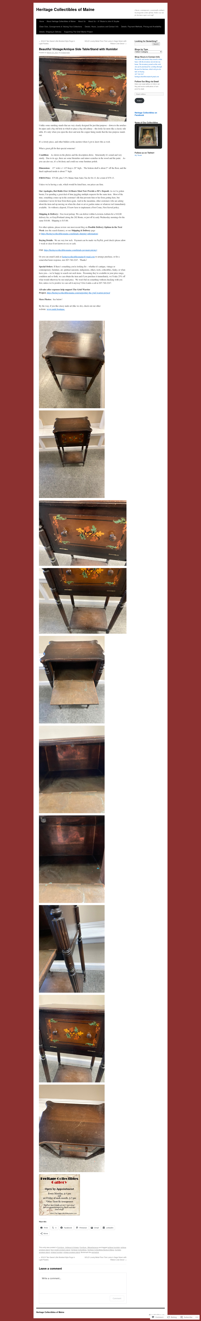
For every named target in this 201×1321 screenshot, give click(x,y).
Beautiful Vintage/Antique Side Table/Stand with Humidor (78, 49)
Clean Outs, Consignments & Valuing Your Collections (60, 26)
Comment (117, 1298)
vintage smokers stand (71, 1252)
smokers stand (44, 1252)
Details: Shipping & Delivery (50, 31)
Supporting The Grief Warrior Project (78, 31)
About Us (82, 21)
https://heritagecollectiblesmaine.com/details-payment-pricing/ (70, 250)
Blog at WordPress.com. (157, 1314)
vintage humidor (56, 1252)
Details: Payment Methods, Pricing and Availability (141, 26)
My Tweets (138, 155)
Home (41, 21)
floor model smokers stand (60, 1250)
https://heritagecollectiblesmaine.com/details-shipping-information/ (69, 233)
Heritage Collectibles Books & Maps (100, 1250)
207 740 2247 (139, 74)
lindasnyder (65, 52)
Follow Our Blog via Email (147, 81)
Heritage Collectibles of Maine (65, 9)
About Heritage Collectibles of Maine (61, 21)
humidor (118, 1250)
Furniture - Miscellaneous (89, 1247)
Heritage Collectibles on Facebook (146, 113)
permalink (95, 1252)
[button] (142, 138)
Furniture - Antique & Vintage (68, 1247)
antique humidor (114, 1247)
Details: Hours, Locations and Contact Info (101, 26)
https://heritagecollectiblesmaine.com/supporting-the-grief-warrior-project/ (78, 292)
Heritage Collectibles (79, 1250)
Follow (139, 100)
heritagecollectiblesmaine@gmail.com (78, 256)
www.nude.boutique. (56, 309)
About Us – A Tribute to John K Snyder (103, 21)
